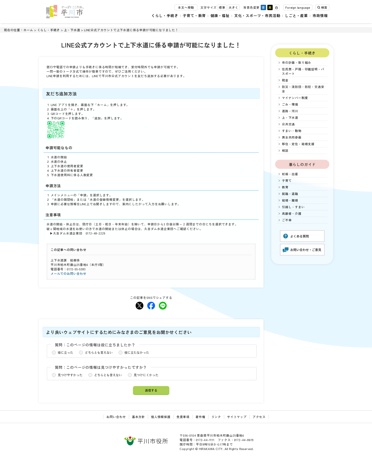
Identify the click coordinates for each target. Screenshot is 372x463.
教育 (285, 187)
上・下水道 (72, 30)
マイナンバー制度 (295, 98)
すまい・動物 (291, 130)
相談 (285, 150)
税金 (285, 80)
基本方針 (138, 417)
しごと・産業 (296, 15)
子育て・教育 (194, 15)
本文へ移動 (186, 7)
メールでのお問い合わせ (68, 273)
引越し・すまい (293, 207)
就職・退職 (290, 193)
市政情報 (320, 15)
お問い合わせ (116, 417)
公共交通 (288, 124)
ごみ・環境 (290, 104)
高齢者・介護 (291, 213)
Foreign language (297, 7)
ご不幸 (287, 220)
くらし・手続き (164, 15)
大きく (233, 7)
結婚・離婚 (290, 200)
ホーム (28, 30)
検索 (324, 7)
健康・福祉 (220, 15)
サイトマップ (237, 417)
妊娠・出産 (290, 174)
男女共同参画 (291, 137)
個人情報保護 (160, 417)
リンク (216, 417)
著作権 (200, 417)
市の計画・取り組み (296, 62)
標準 (222, 7)
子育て (287, 180)
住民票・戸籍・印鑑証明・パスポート (303, 71)
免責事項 (183, 417)
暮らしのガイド (302, 164)
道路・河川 (290, 111)
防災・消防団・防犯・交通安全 (303, 88)
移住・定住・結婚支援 (298, 144)
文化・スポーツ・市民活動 (257, 15)
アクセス (259, 417)
